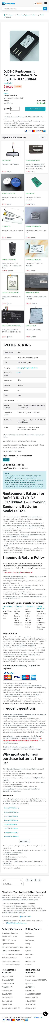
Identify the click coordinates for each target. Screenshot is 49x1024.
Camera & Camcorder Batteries (13, 947)
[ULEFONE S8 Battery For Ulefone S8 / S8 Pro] (12, 216)
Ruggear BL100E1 (8, 976)
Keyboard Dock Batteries (11, 965)
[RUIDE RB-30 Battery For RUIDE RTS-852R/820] (36, 183)
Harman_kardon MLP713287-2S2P (36, 980)
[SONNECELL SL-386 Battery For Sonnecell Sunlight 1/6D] (12, 183)
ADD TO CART (36, 109)
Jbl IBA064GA (30, 1008)
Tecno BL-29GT (7, 987)
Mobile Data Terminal (9, 936)
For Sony (28, 947)
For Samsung (30, 940)
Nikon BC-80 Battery (10, 824)
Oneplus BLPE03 (8, 980)
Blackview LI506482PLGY (11, 1008)
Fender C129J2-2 (31, 997)
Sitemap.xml (38, 1017)
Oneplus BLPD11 (8, 983)
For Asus (28, 933)
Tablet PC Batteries (9, 940)
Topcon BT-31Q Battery (11, 836)
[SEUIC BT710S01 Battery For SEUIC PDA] (36, 315)
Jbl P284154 (29, 987)
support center (26, 917)
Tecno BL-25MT (7, 990)
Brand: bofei (8, 83)
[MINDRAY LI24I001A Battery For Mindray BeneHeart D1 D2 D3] (36, 282)
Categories (11, 15)
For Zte (28, 958)
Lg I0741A (29, 983)
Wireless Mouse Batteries (11, 961)
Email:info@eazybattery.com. (17, 923)
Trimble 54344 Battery (11, 832)
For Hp (27, 943)
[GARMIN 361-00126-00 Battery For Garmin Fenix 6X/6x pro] (36, 216)
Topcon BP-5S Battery (11, 820)
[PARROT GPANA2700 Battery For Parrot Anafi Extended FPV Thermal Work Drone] (12, 249)
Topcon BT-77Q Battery (11, 808)
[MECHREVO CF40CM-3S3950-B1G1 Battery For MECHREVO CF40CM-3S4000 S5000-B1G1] (12, 315)
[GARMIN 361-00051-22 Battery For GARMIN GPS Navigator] (36, 249)
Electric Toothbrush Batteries (12, 954)
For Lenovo (29, 954)
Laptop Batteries (8, 943)
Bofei (41, 15)
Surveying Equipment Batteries (27, 15)
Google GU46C (7, 1001)
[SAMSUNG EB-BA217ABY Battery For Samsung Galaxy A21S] (12, 282)
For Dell (28, 951)
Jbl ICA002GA (30, 1004)
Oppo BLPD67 (7, 1004)
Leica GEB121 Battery (11, 828)
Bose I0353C (29, 990)
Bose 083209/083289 (33, 994)
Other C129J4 (30, 1001)
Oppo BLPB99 (7, 994)
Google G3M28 (7, 997)
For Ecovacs (29, 936)
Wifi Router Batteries (9, 958)
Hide (42, 137)
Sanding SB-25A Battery (11, 812)
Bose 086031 (30, 976)
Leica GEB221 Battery (11, 816)
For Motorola (30, 961)
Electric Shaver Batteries (10, 951)
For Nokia (28, 965)
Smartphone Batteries (10, 933)
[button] (45, 3)
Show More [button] (23, 841)
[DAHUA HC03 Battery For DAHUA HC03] (12, 150)
